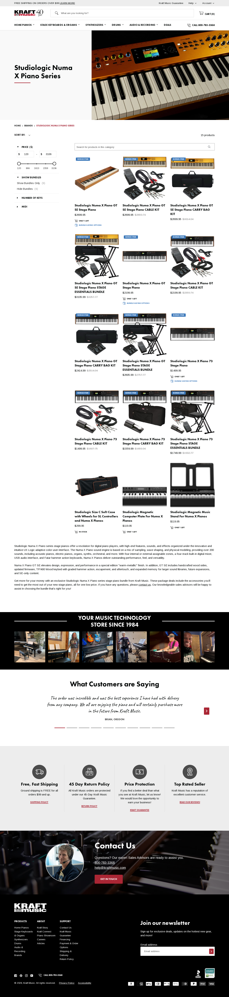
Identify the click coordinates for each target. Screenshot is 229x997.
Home (17, 126)
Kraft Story (42, 927)
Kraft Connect (44, 931)
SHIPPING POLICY (39, 802)
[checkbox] (36, 183)
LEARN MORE (67, 3)
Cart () (209, 14)
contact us (144, 584)
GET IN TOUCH (108, 879)
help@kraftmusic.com (110, 868)
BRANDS (28, 126)
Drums (17, 943)
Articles (41, 943)
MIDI (24, 207)
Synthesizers (21, 939)
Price (27, 147)
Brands (18, 955)
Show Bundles (31, 177)
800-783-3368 (105, 863)
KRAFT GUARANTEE (139, 810)
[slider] (19, 163)
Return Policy (67, 959)
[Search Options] (209, 146)
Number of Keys (32, 198)
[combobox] (127, 13)
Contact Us (66, 927)
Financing (65, 939)
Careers (41, 939)
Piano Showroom (46, 935)
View (110, 194)
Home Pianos (21, 927)
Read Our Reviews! (189, 802)
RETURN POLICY (90, 806)
